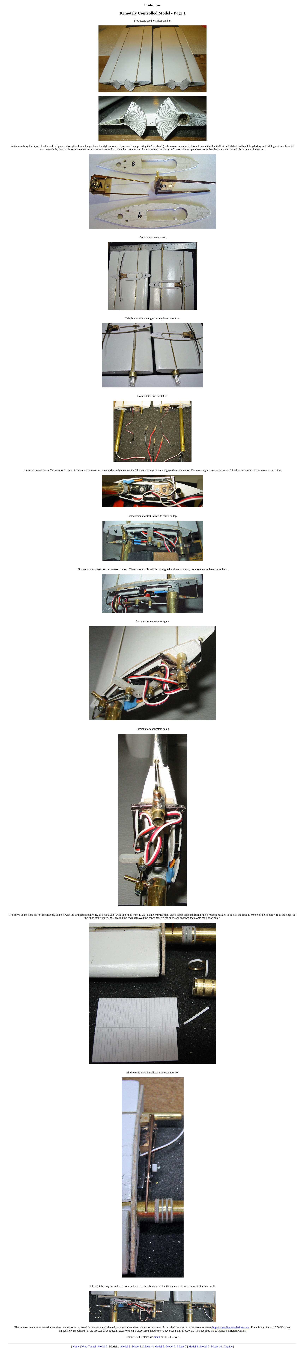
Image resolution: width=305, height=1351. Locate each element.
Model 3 (136, 1346)
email (157, 1336)
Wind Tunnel (88, 1346)
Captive (228, 1346)
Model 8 (193, 1346)
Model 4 (148, 1346)
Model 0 (102, 1346)
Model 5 (159, 1346)
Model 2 (125, 1346)
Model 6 (170, 1346)
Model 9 (204, 1346)
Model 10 (216, 1346)
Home (76, 1346)
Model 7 (182, 1346)
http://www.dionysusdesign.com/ (230, 1327)
